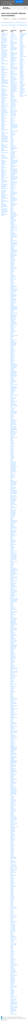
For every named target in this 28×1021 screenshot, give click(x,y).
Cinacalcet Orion (13, 555)
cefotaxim (3, 73)
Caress (11, 273)
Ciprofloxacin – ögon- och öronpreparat (22, 77)
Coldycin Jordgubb (13, 818)
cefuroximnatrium (4, 98)
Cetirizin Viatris (13, 470)
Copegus (11, 891)
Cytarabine (12, 1001)
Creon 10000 (12, 925)
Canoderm (12, 188)
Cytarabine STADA (13, 1010)
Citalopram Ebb (13, 634)
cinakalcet (3, 128)
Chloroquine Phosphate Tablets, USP (13, 507)
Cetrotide (12, 477)
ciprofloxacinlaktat (4, 140)
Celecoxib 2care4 (13, 419)
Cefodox (11, 361)
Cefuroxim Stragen (13, 412)
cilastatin (2, 120)
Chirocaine (12, 489)
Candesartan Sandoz (14, 160)
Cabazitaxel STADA (13, 48)
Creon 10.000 (12, 924)
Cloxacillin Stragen (13, 782)
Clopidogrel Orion (13, 756)
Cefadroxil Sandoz (13, 343)
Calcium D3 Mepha (13, 99)
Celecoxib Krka (13, 423)
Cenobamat (22, 54)
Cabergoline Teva (13, 58)
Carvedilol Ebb (12, 291)
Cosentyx (12, 910)
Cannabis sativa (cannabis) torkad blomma (4, 57)
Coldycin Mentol (13, 819)
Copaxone (12, 890)
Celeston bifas (12, 432)
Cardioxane (12, 265)
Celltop (11, 439)
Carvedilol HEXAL (13, 294)
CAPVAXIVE (12, 217)
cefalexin (2, 62)
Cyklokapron (12, 976)
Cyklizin (21, 87)
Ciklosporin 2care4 (13, 530)
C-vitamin (12, 35)
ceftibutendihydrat (4, 89)
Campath (12, 141)
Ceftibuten (21, 48)
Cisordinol (12, 616)
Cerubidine (12, 456)
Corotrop (11, 900)
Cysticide (12, 994)
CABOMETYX (12, 59)
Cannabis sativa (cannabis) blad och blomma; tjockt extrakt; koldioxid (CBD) (4, 41)
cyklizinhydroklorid (4, 194)
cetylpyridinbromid (4, 110)
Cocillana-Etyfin (13, 800)
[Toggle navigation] (25, 7)
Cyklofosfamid (22, 88)
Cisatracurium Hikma (14, 611)
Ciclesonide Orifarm (13, 520)
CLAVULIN (12, 681)
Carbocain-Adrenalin (14, 244)
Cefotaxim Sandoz (13, 371)
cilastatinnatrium (4, 121)
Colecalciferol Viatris (13, 826)
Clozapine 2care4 (13, 787)
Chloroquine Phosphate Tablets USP (13, 504)
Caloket (11, 138)
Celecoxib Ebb (12, 422)
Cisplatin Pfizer (12, 622)
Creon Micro (12, 932)
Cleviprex (12, 692)
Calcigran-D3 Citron (13, 74)
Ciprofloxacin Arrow (13, 577)
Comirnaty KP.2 (13, 864)
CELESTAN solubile (13, 431)
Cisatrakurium (22, 81)
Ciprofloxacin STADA (13, 599)
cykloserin (3, 203)
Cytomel (11, 1011)
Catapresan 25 (13, 321)
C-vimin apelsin (13, 34)
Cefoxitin (11, 377)
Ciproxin (11, 602)
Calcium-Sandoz (13, 114)
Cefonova (12, 362)
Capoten (11, 207)
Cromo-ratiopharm (13, 943)
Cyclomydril (12, 968)
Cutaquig (11, 955)
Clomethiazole (12, 728)
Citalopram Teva (13, 647)
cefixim (2, 71)
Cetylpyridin (22, 60)
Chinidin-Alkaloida (13, 482)
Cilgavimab (21, 68)
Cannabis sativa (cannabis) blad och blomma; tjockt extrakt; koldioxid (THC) (4, 46)
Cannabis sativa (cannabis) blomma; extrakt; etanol (4, 50)
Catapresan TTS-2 (13, 323)
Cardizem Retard (13, 267)
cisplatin (2, 148)
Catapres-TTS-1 (13, 317)
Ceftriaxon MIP (13, 398)
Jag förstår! (19, 1)
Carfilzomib (12, 274)
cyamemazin (3, 179)
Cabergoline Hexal (13, 54)
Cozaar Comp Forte (13, 922)
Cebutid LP (12, 333)
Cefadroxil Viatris (13, 344)
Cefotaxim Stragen (13, 372)
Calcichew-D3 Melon (14, 68)
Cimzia (11, 549)
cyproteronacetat (4, 214)
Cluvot (11, 795)
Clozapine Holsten (13, 791)
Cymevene (12, 983)
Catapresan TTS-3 (13, 324)
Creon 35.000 (12, 927)
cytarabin (2, 215)
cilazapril (2, 122)
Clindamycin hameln (13, 705)
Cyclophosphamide (13, 971)
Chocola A (12, 516)
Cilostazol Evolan (13, 544)
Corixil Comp (12, 898)
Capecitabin (22, 35)
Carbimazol (12, 232)
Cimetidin (21, 70)
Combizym (12, 852)
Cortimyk (11, 904)
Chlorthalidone (12, 515)
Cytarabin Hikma (13, 998)
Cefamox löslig (12, 350)
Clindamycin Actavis (13, 699)
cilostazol (2, 126)
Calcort (11, 129)
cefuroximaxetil (3, 97)
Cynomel (11, 984)
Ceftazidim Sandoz (13, 387)
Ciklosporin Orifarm (13, 535)
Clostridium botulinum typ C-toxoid (4, 167)
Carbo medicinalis (13, 240)
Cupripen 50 (12, 951)
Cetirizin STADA (13, 469)
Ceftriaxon (21, 50)
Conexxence (12, 883)
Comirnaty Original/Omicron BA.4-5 (13, 875)
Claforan (11, 663)
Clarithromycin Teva (13, 675)
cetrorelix (2, 107)
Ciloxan (11, 545)
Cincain (11, 560)
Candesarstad (12, 147)
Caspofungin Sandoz (13, 307)
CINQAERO (12, 563)
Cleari (11, 682)
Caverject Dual (13, 331)
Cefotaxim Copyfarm (14, 365)
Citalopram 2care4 (13, 623)
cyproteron (3, 213)
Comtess (11, 878)
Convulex (12, 889)
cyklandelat (3, 192)
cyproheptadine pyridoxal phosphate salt (4, 206)
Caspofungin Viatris (13, 312)
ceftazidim (3, 85)
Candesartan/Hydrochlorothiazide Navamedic (13, 174)
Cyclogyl (11, 967)
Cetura (11, 478)
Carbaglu (11, 218)
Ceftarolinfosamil (23, 46)
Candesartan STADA (13, 161)
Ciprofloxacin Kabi (13, 589)
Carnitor (11, 281)
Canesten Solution (13, 187)
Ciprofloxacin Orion (13, 595)
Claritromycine (12, 678)
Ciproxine (12, 603)
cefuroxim (3, 96)
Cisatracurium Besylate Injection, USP (13, 609)
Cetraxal (11, 475)
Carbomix (12, 247)
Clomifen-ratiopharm (14, 731)
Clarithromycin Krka (13, 672)
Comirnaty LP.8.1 (13, 865)
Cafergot (11, 62)
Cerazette (12, 449)
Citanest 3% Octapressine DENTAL (12, 653)
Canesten (12, 186)
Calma (11, 136)
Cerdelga (11, 450)
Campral (11, 142)
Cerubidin (12, 455)
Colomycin (12, 846)
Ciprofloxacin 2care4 (14, 570)
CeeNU (11, 337)
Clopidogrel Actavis (13, 747)
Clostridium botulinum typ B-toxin (4, 164)
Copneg (11, 892)
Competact (12, 877)
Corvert (11, 909)
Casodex (11, 305)
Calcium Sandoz (13, 113)
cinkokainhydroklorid (4, 133)
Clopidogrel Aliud (13, 748)
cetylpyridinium (3, 111)
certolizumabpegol (4, 103)
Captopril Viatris (13, 216)
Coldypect (12, 820)
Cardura (11, 269)
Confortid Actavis (13, 886)
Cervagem (12, 457)
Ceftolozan (21, 49)
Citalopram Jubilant (13, 635)
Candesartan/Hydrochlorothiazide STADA (13, 179)
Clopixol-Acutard (13, 774)
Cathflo (11, 325)
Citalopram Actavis (13, 624)
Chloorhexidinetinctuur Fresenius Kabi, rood (13, 493)
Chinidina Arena (13, 483)
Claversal (12, 680)
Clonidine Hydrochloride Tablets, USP (12, 743)
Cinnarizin (21, 73)
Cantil (11, 190)
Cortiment (12, 903)
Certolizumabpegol (23, 56)
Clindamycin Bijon (13, 702)
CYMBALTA (12, 982)
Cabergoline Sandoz (13, 57)
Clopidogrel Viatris (13, 770)
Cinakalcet (21, 71)
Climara (11, 694)
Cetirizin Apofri (12, 464)
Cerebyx (11, 451)
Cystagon (12, 993)
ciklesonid (2, 115)
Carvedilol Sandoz (13, 298)
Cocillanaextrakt (22, 84)
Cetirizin (21, 57)
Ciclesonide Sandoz (13, 521)
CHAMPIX (12, 480)
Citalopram (21, 83)
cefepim (2, 68)
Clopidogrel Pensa (13, 757)
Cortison (11, 905)
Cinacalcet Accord (13, 550)
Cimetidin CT (12, 547)
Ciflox (11, 529)
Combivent (12, 850)
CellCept (11, 438)
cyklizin (2, 193)
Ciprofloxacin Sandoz (14, 598)
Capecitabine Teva (13, 204)
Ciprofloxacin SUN (13, 600)
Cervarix (11, 458)
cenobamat (3, 101)
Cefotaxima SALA (13, 374)
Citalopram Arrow (13, 627)
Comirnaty (12, 860)
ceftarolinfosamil (4, 81)
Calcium (11, 98)
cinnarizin (2, 134)
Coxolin (11, 918)
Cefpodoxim (22, 45)
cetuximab (3, 109)
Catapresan (12, 320)
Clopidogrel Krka (13, 753)
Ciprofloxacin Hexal (13, 586)
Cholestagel (12, 517)
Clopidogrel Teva (13, 765)
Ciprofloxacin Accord (14, 573)
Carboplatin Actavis (13, 251)
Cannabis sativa (22, 34)
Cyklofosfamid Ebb (13, 975)
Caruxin (11, 284)
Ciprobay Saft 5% (13, 569)
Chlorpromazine (13, 509)
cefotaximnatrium (4, 74)
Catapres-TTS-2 (13, 318)
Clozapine (12, 786)
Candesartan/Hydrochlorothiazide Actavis (13, 166)
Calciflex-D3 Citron (13, 73)
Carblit (11, 239)
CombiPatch (12, 849)
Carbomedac (12, 246)
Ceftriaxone (12, 402)
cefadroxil (2, 59)
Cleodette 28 (12, 688)
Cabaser (11, 41)
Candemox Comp (13, 146)
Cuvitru (11, 956)
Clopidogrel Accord (13, 746)
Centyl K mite (12, 445)
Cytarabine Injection (13, 1006)
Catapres (12, 313)
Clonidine (11, 738)
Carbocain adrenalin (13, 242)
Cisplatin (21, 82)
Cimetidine (12, 548)
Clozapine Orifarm (13, 793)
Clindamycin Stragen (14, 717)
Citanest (11, 651)
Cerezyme (12, 453)
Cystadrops (12, 992)
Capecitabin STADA (13, 193)
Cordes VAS (12, 897)
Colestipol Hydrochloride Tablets (12, 836)
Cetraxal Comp (13, 476)
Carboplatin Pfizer (13, 255)
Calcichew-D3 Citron (14, 67)
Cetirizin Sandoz (13, 468)
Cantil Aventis (12, 191)
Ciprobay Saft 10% (13, 568)
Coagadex (12, 797)
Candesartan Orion (13, 156)
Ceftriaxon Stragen (13, 401)
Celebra (11, 417)
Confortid (12, 885)
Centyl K (11, 444)
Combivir (11, 851)
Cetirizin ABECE (13, 462)
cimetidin (2, 127)
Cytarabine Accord (13, 1002)
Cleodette (12, 687)
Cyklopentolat (22, 89)
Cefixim (21, 41)
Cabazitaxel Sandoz (13, 47)
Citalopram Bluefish (13, 628)
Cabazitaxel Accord (13, 42)
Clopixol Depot (12, 773)
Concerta (12, 879)
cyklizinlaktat (3, 195)
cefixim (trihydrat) (4, 72)
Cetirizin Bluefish (13, 465)
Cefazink (11, 351)
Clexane (11, 693)
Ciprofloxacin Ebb (13, 583)
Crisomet (11, 938)
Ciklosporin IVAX (13, 532)
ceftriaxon (3, 93)
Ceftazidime (12, 389)
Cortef (11, 902)
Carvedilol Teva (13, 300)
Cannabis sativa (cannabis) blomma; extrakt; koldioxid (4, 54)
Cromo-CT (12, 942)
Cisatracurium (12, 607)
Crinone (11, 935)
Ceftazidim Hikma (13, 386)
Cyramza (11, 989)
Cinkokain (21, 72)
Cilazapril (21, 67)
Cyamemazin (22, 85)
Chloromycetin (12, 502)
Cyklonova (12, 977)
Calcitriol (11, 95)
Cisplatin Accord (13, 620)
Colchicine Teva (13, 811)
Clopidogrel (12, 745)
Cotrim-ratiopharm (13, 915)
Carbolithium (12, 245)
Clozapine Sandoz (13, 794)
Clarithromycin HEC (13, 667)
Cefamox (11, 349)
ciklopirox (2, 116)
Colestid (11, 832)
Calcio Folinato (12, 77)
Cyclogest (12, 966)
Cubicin (11, 945)
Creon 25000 (12, 926)
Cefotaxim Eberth (13, 366)
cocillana (2, 176)
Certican (11, 454)
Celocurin (12, 442)
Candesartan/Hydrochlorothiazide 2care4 (13, 163)
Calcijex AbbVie (13, 76)
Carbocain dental (13, 243)
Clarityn (11, 679)
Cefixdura (12, 353)
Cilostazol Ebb (12, 541)
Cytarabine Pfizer (13, 1009)
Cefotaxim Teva (13, 373)
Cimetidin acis (12, 546)
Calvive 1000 (12, 139)
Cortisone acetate (13, 906)
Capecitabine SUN (13, 203)
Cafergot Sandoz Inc (14, 63)
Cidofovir (11, 523)
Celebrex (11, 418)
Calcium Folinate (13, 100)
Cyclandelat (12, 958)
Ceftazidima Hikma (13, 388)
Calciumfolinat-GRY (13, 125)
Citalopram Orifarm (13, 640)
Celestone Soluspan (13, 437)
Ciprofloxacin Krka (13, 590)
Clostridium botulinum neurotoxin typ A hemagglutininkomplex (4, 157)
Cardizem (12, 266)
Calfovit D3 (12, 135)
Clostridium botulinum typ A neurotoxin (4, 161)
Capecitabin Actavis (13, 192)
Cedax (11, 334)
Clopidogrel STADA (13, 761)
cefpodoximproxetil (4, 80)
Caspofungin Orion (13, 306)
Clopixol (11, 772)
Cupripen (11, 950)
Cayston (11, 332)
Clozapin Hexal (12, 785)
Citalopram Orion (13, 641)
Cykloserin (21, 90)
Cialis (11, 518)
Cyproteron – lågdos (23, 95)
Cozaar (11, 919)
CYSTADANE (12, 990)
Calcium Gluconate (13, 110)
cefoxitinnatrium (4, 76)
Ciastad (11, 519)
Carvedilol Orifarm (13, 295)
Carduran (12, 271)
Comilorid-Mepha (13, 857)
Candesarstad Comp (13, 148)
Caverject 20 (12, 330)
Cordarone (12, 896)
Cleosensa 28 (12, 691)
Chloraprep (12, 497)
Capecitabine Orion (13, 200)
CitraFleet (12, 662)
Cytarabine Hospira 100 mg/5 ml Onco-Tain (13, 1004)
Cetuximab (21, 59)
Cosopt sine (12, 913)
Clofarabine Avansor (13, 726)
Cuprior (11, 949)
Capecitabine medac (14, 199)
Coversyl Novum (13, 917)
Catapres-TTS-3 (13, 319)
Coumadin (12, 916)
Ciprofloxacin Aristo (13, 576)
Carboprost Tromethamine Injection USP (12, 259)
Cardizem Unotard (13, 268)
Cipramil (11, 567)
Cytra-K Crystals (13, 1014)
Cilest (11, 537)
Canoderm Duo (13, 189)
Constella (12, 887)
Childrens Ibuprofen (13, 481)
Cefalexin (21, 37)
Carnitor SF (12, 282)
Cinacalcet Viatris (13, 559)
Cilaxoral (11, 536)
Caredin (11, 272)
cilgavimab (3, 125)
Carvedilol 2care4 (13, 285)
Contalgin (12, 888)
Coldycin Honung (13, 817)
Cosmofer (12, 911)
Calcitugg (12, 97)
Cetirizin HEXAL (13, 467)
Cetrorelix (21, 58)
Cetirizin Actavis (13, 463)
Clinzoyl (11, 718)
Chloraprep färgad (13, 498)
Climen (11, 695)
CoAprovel (12, 798)
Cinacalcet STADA (13, 557)
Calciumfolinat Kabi (13, 124)
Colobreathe (12, 845)
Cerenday (12, 452)
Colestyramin (12, 838)
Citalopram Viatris (13, 648)
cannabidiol (3, 34)
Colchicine (12, 806)
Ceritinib (21, 55)
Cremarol (12, 923)
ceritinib (2, 102)
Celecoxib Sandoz (13, 427)
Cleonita (11, 689)
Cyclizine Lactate (13, 965)
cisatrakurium (3, 146)
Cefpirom (21, 44)
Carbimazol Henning (13, 235)
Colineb (11, 844)
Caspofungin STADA (13, 308)
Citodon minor (12, 661)
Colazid (11, 804)
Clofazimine (12, 727)
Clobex (11, 725)
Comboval (12, 853)
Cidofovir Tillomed (13, 528)
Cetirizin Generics (13, 466)
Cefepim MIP (12, 352)
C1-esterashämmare (4, 33)
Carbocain (12, 241)
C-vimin (11, 33)
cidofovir (2, 113)
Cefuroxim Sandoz (13, 411)
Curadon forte (12, 953)
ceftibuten (3, 88)
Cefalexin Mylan (13, 345)
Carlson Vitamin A (13, 279)
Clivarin (11, 720)
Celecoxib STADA (13, 428)
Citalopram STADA (13, 646)
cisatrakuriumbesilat (4, 147)
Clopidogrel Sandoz (13, 760)
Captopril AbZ (12, 212)
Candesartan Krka (13, 151)
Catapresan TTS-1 (13, 322)
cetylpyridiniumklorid (4, 112)
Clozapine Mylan (13, 792)
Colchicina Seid (13, 805)
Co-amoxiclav (12, 796)
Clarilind (11, 664)
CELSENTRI (12, 443)
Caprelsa (11, 208)
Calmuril (11, 137)
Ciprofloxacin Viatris (13, 601)
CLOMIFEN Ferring (13, 730)
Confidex (11, 884)
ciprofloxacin (3, 135)
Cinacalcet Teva (13, 558)
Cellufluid (11, 440)
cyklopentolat (3, 200)
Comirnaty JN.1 (13, 861)
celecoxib (2, 99)
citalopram (3, 149)
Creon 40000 (12, 929)
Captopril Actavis (13, 213)
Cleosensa (12, 690)
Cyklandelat (22, 86)
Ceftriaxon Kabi (13, 397)
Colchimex (12, 812)
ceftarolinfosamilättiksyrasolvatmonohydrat (4, 83)
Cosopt (11, 912)
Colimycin (12, 843)
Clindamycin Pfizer (13, 714)
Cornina (11, 899)
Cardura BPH (12, 270)
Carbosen (12, 261)
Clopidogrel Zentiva (13, 771)
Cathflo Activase (13, 326)
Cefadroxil (21, 36)
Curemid (11, 954)
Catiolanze (12, 327)
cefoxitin (2, 75)
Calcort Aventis (13, 134)
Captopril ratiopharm (14, 215)
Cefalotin (11, 346)
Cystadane (12, 991)
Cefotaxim (21, 42)
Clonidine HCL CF (13, 739)
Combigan (12, 848)
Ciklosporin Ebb (13, 531)
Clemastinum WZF (13, 686)
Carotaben (12, 283)
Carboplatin (12, 248)
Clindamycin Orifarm (13, 708)
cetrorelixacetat (4, 108)
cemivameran (3, 100)
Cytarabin (12, 995)
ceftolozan (3, 90)
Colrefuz (11, 847)
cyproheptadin (3, 204)
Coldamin (12, 813)
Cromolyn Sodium (13, 944)
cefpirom (2, 77)
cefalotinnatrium (4, 67)
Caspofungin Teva (13, 309)
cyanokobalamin (4, 180)
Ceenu (11, 338)
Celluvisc (11, 441)
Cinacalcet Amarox (13, 554)
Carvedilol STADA (13, 299)
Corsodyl (11, 901)
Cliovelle (11, 719)
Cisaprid (21, 80)
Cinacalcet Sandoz (13, 556)
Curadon (11, 952)
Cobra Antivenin (13, 799)
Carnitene (12, 280)
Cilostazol (21, 69)
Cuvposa (11, 957)
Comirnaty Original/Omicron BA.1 (13, 872)
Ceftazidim (21, 47)
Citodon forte (12, 660)
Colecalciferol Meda (13, 823)
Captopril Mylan (13, 214)
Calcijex (11, 75)
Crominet (12, 941)
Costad (11, 914)
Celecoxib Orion (13, 426)
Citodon (11, 659)
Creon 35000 (12, 928)
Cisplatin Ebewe (13, 621)
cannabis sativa (3, 37)
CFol (11, 479)
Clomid (11, 729)
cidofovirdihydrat (4, 114)
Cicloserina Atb (13, 522)
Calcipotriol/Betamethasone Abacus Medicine (14, 80)
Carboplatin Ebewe (13, 254)
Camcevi (11, 140)
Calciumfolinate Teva (14, 126)
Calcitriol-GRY (12, 96)
